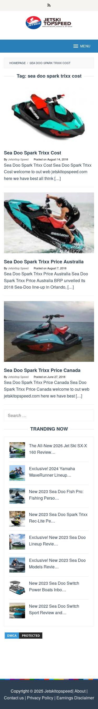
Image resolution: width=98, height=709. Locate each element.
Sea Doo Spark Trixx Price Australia (44, 261)
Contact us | (15, 698)
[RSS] (49, 5)
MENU (85, 45)
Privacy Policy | (40, 698)
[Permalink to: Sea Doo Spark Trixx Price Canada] (49, 334)
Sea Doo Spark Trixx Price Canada (42, 370)
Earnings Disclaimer (74, 698)
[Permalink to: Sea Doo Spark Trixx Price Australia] (49, 225)
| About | (80, 691)
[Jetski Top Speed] (49, 22)
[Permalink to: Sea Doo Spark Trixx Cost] (49, 116)
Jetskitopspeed (58, 691)
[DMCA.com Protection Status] (23, 635)
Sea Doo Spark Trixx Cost (32, 152)
